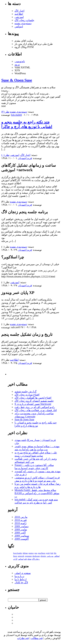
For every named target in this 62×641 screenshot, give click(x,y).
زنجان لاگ (36, 559)
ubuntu (43, 556)
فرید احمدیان (25, 158)
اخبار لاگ (19, 10)
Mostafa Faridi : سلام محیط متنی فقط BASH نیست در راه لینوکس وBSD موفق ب (37, 493)
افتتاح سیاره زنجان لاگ (27, 394)
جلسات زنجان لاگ (24, 20)
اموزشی (19, 17)
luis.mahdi (16, 114)
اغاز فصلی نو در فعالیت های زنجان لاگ (36, 410)
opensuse (28, 556)
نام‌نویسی (20, 61)
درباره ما (19, 576)
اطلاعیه (19, 14)
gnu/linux (41, 553)
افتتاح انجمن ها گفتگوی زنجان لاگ (33, 397)
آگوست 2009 (22, 538)
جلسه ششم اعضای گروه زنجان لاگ (34, 400)
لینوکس (19, 26)
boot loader (17, 553)
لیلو (25, 559)
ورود (17, 64)
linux (15, 556)
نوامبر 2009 (21, 529)
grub (48, 553)
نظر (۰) (5, 155)
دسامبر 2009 (21, 526)
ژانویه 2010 (21, 523)
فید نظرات (23, 638)
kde (51, 553)
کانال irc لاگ (21, 582)
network (21, 556)
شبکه (29, 559)
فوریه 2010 (21, 520)
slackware (36, 556)
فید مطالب (37, 638)
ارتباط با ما (20, 579)
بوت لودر (50, 556)
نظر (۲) (5, 111)
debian (25, 553)
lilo (55, 553)
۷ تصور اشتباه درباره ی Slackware (33, 404)
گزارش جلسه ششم (26, 391)
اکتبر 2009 (20, 532)
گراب (15, 559)
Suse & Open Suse (16, 80)
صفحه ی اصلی (23, 573)
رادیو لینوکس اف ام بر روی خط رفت (35, 407)
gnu (35, 553)
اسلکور (57, 556)
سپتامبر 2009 (22, 535)
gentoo (31, 553)
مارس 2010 (21, 517)
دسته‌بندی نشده (23, 23)
